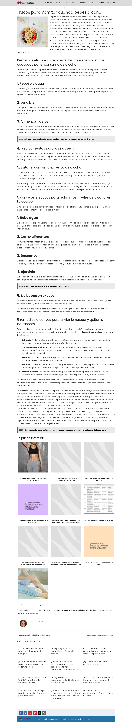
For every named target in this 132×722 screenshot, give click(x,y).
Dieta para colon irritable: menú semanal (34, 635)
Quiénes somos (84, 719)
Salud (58, 3)
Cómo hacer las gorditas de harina (100, 635)
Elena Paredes (36, 621)
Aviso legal (65, 719)
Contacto (38, 719)
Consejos (111, 3)
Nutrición (48, 3)
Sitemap (73, 719)
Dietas (101, 3)
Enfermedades (70, 3)
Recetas (82, 3)
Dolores (92, 3)
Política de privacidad (51, 719)
